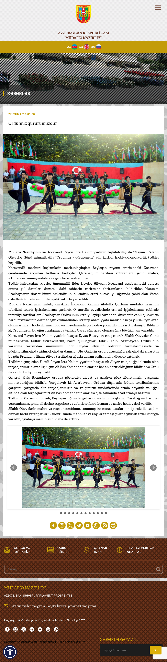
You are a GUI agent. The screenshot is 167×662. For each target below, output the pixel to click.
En (81, 47)
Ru (93, 47)
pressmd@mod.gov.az (82, 606)
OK (156, 650)
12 (106, 513)
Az (69, 47)
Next (153, 467)
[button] (10, 652)
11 (102, 513)
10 (98, 513)
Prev (13, 467)
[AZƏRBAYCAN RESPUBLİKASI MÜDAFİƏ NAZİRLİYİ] (83, 17)
